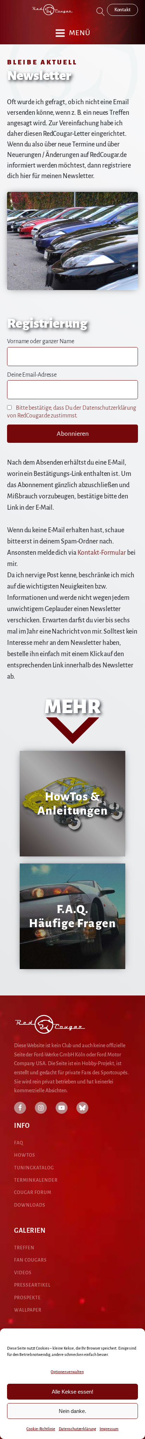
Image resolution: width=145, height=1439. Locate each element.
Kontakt (122, 9)
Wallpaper (28, 1310)
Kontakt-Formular (101, 552)
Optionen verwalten (67, 1372)
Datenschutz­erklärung (77, 1429)
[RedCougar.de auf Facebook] (20, 1108)
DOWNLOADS (29, 1205)
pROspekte (27, 1297)
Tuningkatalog (34, 1167)
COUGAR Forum (32, 1192)
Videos (23, 1272)
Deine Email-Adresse (32, 375)
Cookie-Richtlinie (40, 1429)
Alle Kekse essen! (72, 1392)
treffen (24, 1247)
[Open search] (100, 11)
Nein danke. (72, 1411)
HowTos (24, 1155)
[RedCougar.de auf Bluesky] (82, 1108)
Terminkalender (36, 1180)
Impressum (109, 1429)
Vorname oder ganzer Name (40, 341)
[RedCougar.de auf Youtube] (62, 1108)
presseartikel (32, 1285)
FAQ (18, 1142)
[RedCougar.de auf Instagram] (41, 1108)
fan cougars (30, 1260)
